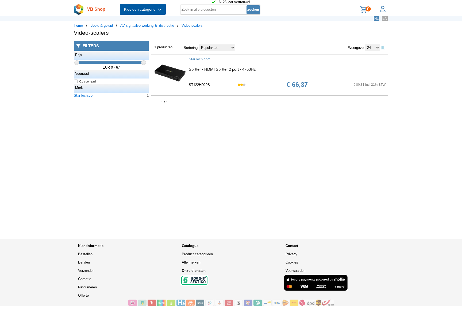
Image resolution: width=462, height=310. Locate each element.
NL (376, 19)
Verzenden (86, 271)
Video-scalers (192, 25)
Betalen (84, 262)
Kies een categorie (141, 9)
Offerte (83, 295)
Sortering (191, 48)
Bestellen (85, 254)
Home (78, 25)
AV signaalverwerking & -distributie (147, 25)
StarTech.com (84, 95)
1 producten (163, 47)
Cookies (292, 262)
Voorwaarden (295, 271)
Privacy (291, 254)
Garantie (84, 279)
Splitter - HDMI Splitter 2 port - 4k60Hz (222, 69)
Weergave (356, 48)
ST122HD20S (199, 85)
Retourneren (87, 287)
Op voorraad (87, 81)
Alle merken (191, 262)
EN (384, 19)
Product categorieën (197, 254)
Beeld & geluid (101, 25)
